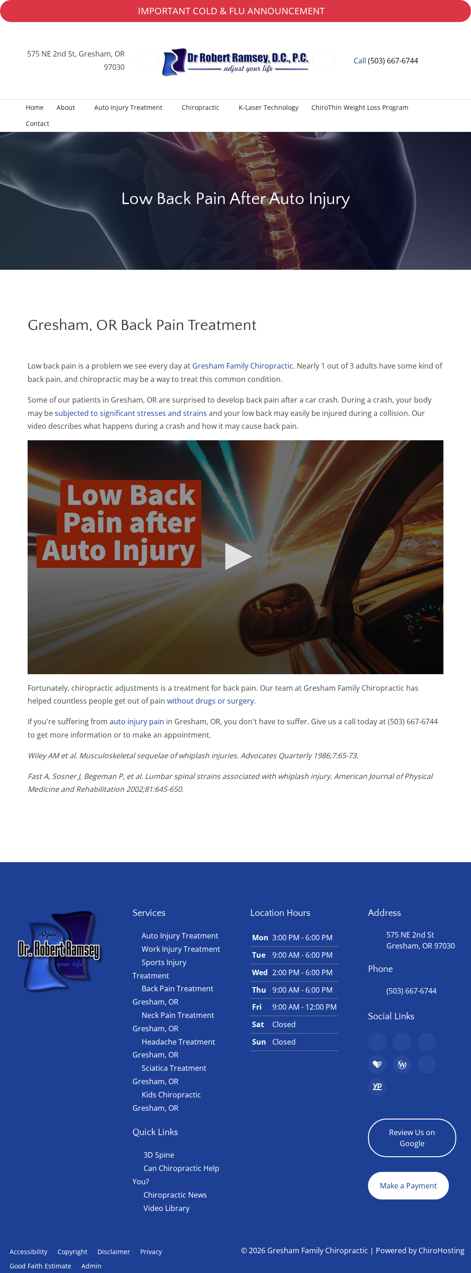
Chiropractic (200, 107)
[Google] (377, 1042)
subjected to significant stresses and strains (131, 413)
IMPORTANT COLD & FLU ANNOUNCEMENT (231, 11)
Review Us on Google (412, 1137)
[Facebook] (402, 1042)
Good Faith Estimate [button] (40, 1266)
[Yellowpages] (377, 1087)
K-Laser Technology (269, 107)
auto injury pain (136, 721)
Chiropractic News (175, 1195)
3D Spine (159, 1155)
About (66, 107)
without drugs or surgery (210, 701)
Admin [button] (91, 1266)
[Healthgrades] (377, 1064)
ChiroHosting (442, 1250)
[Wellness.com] (402, 1064)
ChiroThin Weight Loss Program (359, 107)
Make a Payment (408, 1186)
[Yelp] (427, 1042)
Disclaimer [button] (114, 1251)
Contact (37, 123)
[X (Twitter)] (427, 1064)
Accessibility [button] (28, 1251)
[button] (235, 556)
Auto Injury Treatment (128, 107)
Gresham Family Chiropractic (242, 366)
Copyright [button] (72, 1251)
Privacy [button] (151, 1251)
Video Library (167, 1208)
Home (35, 107)
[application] (235, 557)
